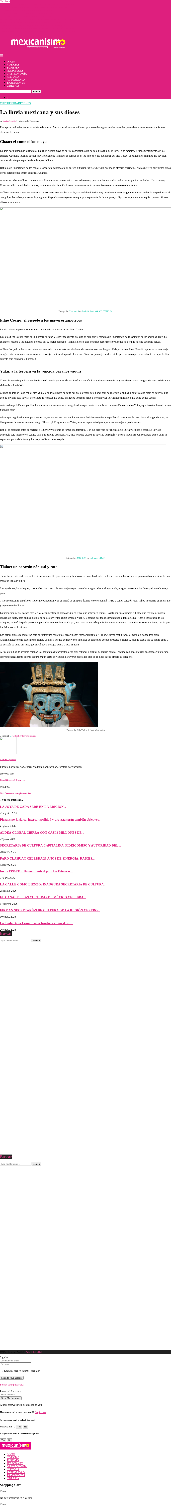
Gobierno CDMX (97, 558)
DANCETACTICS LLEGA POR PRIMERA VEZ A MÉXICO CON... (38, 31)
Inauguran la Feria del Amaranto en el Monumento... (27, 13)
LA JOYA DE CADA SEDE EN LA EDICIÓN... (26, 16)
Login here (40, 1412)
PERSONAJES (15, 70)
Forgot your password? (12, 1384)
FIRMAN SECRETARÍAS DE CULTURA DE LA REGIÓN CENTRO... (50, 910)
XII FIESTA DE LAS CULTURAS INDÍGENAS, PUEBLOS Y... (36, 7)
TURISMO (13, 67)
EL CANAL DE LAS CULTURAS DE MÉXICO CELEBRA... (43, 897)
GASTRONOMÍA (17, 73)
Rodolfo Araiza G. (90, 311)
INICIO (11, 61)
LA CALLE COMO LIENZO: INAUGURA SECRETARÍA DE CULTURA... (53, 884)
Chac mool (74, 311)
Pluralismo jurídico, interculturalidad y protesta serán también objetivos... (38, 28)
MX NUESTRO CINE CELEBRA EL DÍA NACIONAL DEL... (35, 22)
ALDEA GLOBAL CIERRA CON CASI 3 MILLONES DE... (42, 832)
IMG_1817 (81, 558)
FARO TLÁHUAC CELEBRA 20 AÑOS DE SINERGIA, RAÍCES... (47, 858)
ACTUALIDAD (16, 79)
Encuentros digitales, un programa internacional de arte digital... (33, 25)
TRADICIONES (16, 82)
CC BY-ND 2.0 (106, 311)
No (25, 1426)
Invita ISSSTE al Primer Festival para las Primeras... (36, 871)
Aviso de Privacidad (34, 1352)
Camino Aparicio (9, 121)
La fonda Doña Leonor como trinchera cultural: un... (36, 923)
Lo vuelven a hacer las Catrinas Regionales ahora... (27, 10)
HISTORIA (13, 76)
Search (36, 91)
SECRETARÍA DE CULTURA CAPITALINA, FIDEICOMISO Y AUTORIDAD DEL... (60, 845)
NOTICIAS (13, 64)
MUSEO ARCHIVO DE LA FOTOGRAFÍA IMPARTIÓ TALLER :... (38, 19)
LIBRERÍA (13, 85)
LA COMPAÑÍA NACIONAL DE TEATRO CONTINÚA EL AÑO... (38, 4)
